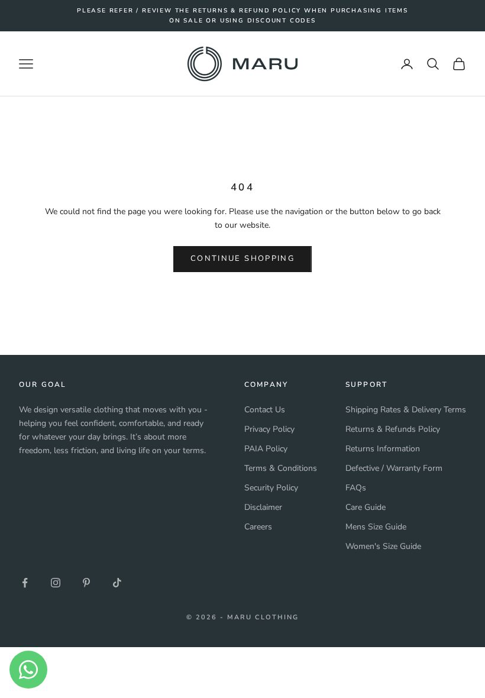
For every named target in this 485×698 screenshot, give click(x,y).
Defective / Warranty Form (393, 468)
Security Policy (271, 487)
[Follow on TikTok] (117, 583)
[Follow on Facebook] (25, 583)
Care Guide (365, 507)
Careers (258, 526)
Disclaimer (263, 507)
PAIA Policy (265, 448)
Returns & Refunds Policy (392, 429)
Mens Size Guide (375, 526)
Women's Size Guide (383, 546)
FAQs (355, 487)
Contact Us (264, 409)
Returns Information (382, 448)
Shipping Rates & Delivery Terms (405, 409)
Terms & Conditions (280, 468)
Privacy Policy (269, 429)
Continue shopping (242, 258)
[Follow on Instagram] (56, 583)
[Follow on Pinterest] (86, 583)
